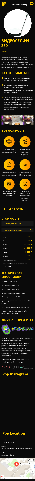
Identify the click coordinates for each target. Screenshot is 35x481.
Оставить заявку (19, 4)
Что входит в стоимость (13, 224)
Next (31, 119)
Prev (3, 119)
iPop (3, 3)
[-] (32, 3)
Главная (4, 51)
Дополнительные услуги (13, 230)
